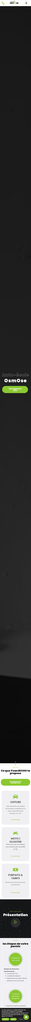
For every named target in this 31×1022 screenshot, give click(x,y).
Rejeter (13, 1019)
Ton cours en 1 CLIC (15, 390)
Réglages (21, 1019)
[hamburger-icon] (26, 3)
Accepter (5, 1019)
